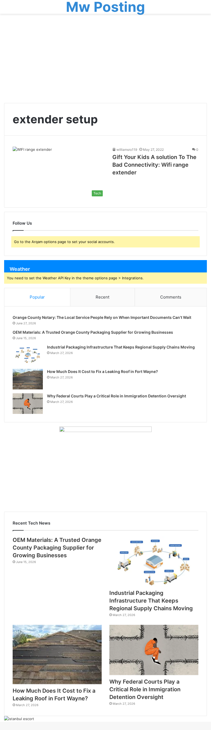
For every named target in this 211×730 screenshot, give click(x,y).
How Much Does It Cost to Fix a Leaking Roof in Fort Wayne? (102, 371)
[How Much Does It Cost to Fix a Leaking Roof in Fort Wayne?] (28, 379)
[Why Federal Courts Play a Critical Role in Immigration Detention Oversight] (28, 403)
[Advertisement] (105, 60)
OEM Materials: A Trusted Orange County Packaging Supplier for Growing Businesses (93, 332)
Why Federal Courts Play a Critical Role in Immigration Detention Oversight (116, 396)
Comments (170, 297)
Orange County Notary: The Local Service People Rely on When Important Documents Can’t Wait (102, 317)
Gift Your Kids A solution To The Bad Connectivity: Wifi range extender (154, 165)
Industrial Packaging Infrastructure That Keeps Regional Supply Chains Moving (121, 347)
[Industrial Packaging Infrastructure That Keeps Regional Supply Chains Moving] (28, 354)
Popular (37, 297)
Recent (102, 297)
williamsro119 (126, 149)
